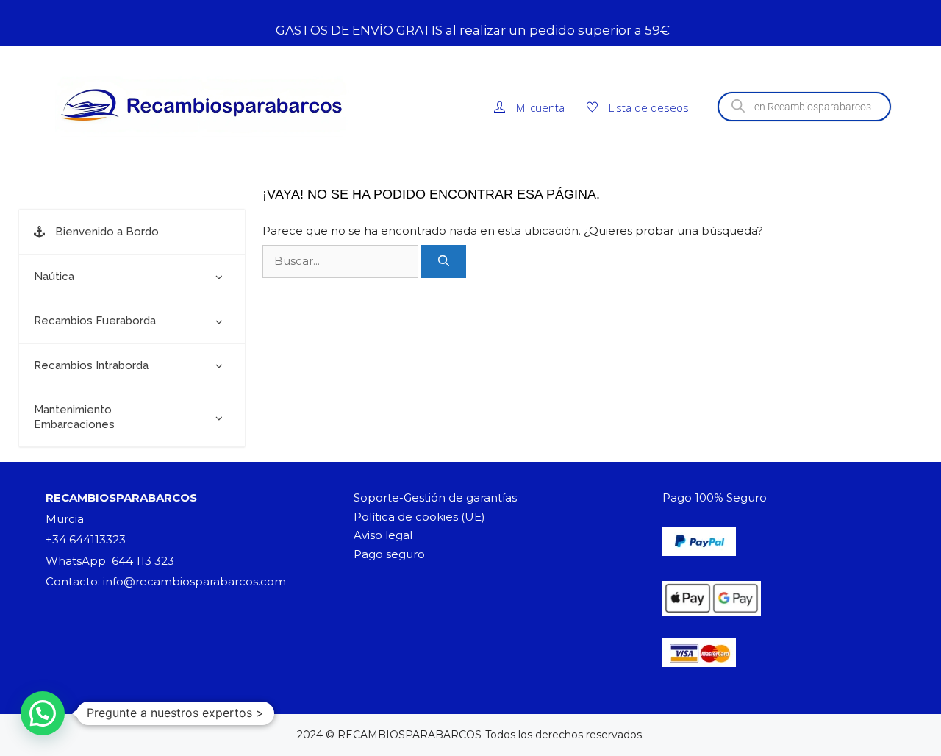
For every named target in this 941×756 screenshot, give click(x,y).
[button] (43, 713)
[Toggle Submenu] (219, 277)
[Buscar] (443, 261)
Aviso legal (383, 535)
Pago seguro (389, 554)
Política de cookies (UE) (419, 517)
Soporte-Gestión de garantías (435, 497)
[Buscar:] (341, 261)
